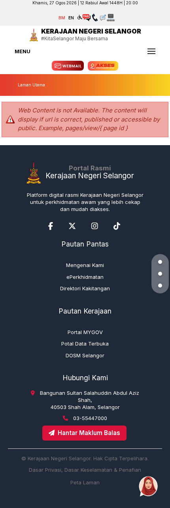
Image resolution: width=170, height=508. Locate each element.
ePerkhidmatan (85, 277)
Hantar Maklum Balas (89, 433)
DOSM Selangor (85, 355)
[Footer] (160, 286)
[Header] (160, 262)
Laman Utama (31, 84)
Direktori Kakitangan (85, 288)
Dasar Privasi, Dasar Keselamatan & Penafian (85, 470)
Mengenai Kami (85, 265)
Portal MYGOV (85, 332)
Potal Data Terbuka (85, 343)
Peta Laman (85, 482)
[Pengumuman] (160, 274)
